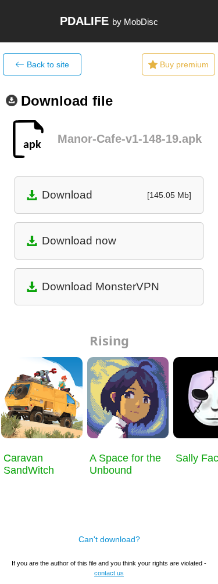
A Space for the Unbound (125, 464)
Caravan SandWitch (28, 464)
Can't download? (109, 539)
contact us (109, 572)
